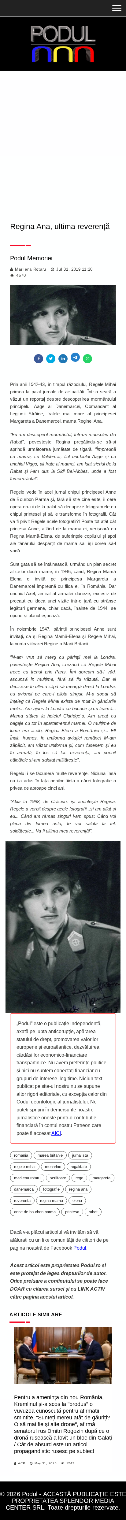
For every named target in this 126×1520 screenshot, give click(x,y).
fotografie (51, 1189)
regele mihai (24, 1166)
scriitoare (58, 1178)
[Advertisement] (63, 137)
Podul (79, 1248)
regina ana (78, 1189)
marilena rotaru (27, 1178)
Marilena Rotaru (30, 269)
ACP (21, 1463)
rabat (93, 1212)
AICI (56, 1133)
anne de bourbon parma (35, 1212)
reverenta (22, 1200)
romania (21, 1155)
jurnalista (80, 1155)
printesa (72, 1212)
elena (77, 1200)
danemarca (24, 1189)
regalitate (79, 1166)
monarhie (53, 1166)
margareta (101, 1178)
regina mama (51, 1200)
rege (79, 1178)
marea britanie (50, 1155)
